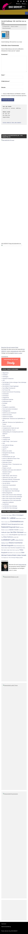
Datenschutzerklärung (6, 926)
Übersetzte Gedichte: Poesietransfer (11, 479)
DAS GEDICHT (6, 384)
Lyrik (3, 443)
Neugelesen (5, 454)
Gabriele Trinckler (14, 529)
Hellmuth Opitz (5, 532)
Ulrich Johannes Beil (17, 552)
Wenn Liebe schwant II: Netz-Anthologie (12, 494)
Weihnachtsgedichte (7, 492)
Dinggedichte (5, 397)
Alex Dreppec (9, 515)
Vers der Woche (6, 483)
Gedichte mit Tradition (7, 416)
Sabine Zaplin (7, 550)
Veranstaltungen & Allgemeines (10, 481)
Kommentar (4, 54)
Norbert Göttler (7, 547)
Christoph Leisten (7, 521)
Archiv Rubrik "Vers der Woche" (12, 122)
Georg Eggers (21, 529)
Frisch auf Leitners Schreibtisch (10, 409)
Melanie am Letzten (7, 450)
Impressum (3, 923)
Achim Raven (3, 515)
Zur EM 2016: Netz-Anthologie (9, 506)
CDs (3, 380)
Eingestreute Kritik (6, 401)
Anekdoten (5, 374)
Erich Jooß (20, 524)
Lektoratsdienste (14, 351)
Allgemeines (5, 372)
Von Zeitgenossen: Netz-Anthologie (11, 490)
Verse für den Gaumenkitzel (9, 485)
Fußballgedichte (6, 411)
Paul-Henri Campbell (15, 547)
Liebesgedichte (6, 437)
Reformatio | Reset (6, 462)
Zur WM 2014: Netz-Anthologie (9, 508)
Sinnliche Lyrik (6, 473)
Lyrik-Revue (5, 447)
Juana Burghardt (13, 534)
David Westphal (12, 524)
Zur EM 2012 (5, 504)
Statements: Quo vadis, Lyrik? (9, 477)
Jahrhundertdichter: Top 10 (8, 430)
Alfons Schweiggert (17, 515)
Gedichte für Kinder (7, 414)
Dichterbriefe (5, 393)
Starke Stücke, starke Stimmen (9, 475)
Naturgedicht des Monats (8, 452)
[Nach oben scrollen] (25, 931)
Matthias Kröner (4, 542)
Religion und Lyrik (6, 468)
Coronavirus (15, 521)
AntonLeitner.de (22, 564)
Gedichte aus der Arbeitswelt (9, 412)
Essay (3, 405)
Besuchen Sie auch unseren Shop (9, 347)
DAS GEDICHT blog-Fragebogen (10, 386)
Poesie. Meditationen (7, 460)
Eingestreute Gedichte (7, 399)
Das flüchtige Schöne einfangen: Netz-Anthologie (14, 382)
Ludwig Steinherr (19, 540)
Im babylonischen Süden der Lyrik (10, 428)
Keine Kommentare (6, 28)
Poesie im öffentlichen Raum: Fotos (11, 458)
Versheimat (5, 487)
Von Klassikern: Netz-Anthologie (10, 489)
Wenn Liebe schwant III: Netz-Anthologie (12, 496)
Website (3, 87)
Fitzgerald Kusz (13, 527)
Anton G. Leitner (14, 26)
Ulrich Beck (10, 552)
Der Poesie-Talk (6, 390)
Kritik (3, 435)
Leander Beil (15, 537)
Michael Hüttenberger (18, 545)
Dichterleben (5, 395)
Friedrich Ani (7, 529)
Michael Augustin (7, 545)
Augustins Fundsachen (8, 378)
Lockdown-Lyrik (6, 439)
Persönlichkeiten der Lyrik (8, 456)
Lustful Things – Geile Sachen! (9, 441)
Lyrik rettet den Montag (7, 445)
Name (3, 75)
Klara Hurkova (8, 537)
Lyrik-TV (4, 449)
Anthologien (5, 376)
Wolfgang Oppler (19, 557)
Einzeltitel (4, 403)
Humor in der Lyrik (6, 426)
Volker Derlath (21, 555)
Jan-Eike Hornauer (17, 532)
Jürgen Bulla (20, 534)
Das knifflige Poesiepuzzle (8, 388)
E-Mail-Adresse (5, 81)
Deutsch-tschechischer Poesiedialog (11, 391)
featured (4, 527)
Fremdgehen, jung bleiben (8, 407)
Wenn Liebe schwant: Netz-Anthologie (11, 498)
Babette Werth (19, 518)
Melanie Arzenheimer (16, 543)
